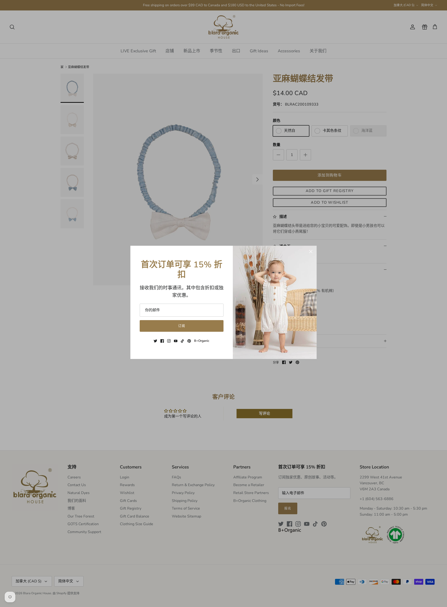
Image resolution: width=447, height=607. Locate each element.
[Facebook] (162, 341)
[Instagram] (169, 341)
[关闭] (311, 251)
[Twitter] (155, 341)
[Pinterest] (189, 341)
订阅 (181, 326)
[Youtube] (175, 341)
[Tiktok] (182, 341)
